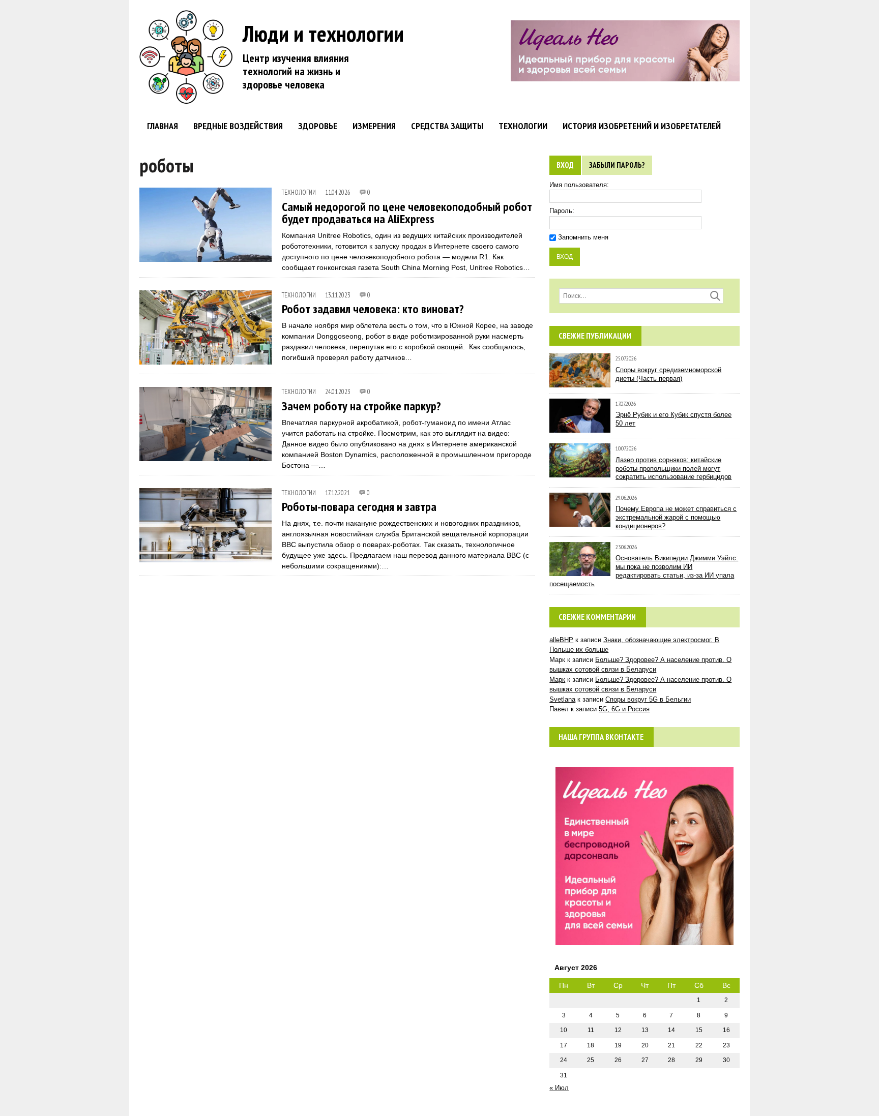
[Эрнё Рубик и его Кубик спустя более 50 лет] (579, 427)
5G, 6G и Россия (624, 709)
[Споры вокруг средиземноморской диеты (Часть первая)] (579, 382)
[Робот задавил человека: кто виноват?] (205, 357)
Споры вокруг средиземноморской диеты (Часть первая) (668, 374)
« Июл (559, 1088)
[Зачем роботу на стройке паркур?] (205, 454)
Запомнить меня (583, 237)
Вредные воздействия (238, 126)
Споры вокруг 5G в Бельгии (648, 699)
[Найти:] (641, 295)
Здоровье (317, 126)
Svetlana (562, 699)
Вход (565, 165)
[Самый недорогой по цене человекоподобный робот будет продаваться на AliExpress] (205, 255)
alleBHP (561, 640)
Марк (557, 679)
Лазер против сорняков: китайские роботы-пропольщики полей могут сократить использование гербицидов (673, 468)
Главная (162, 126)
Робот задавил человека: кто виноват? (373, 309)
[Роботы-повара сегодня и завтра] (205, 555)
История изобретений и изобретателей (642, 126)
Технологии (523, 126)
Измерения (374, 126)
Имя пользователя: (579, 185)
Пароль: (561, 211)
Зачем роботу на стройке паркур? (361, 406)
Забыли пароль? (617, 165)
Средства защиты (447, 126)
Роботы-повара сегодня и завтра (359, 507)
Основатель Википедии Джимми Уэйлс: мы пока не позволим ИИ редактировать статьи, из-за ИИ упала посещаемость (643, 571)
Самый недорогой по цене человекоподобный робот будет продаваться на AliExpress (407, 213)
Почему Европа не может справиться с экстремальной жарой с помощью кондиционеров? (676, 517)
